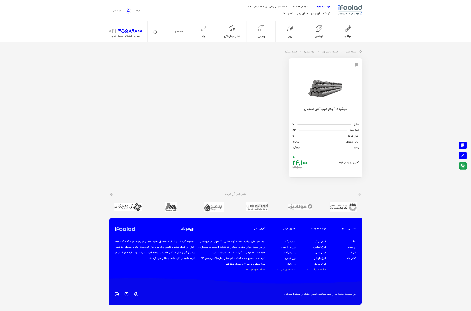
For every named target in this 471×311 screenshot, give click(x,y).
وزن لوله (291, 264)
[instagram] (126, 294)
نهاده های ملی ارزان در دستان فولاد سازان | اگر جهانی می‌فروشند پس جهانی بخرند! (224, 241)
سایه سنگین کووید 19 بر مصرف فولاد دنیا (245, 264)
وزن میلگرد (289, 241)
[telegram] (136, 294)
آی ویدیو (352, 247)
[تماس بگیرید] (463, 166)
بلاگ (354, 241)
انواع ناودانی (320, 258)
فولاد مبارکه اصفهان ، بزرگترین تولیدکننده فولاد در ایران (238, 253)
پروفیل (261, 36)
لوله (203, 36)
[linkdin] (117, 294)
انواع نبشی (320, 253)
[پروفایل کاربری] (463, 155)
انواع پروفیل (320, 264)
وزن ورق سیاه (288, 247)
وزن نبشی (290, 258)
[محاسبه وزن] (463, 145)
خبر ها (353, 253)
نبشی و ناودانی (232, 36)
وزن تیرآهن (289, 253)
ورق (290, 36)
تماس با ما (351, 258)
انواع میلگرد (320, 241)
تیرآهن (319, 36)
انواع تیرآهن (320, 247)
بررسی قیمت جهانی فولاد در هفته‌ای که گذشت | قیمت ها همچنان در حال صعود (226, 247)
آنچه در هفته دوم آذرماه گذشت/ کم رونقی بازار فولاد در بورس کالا (278, 6)
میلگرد (347, 36)
